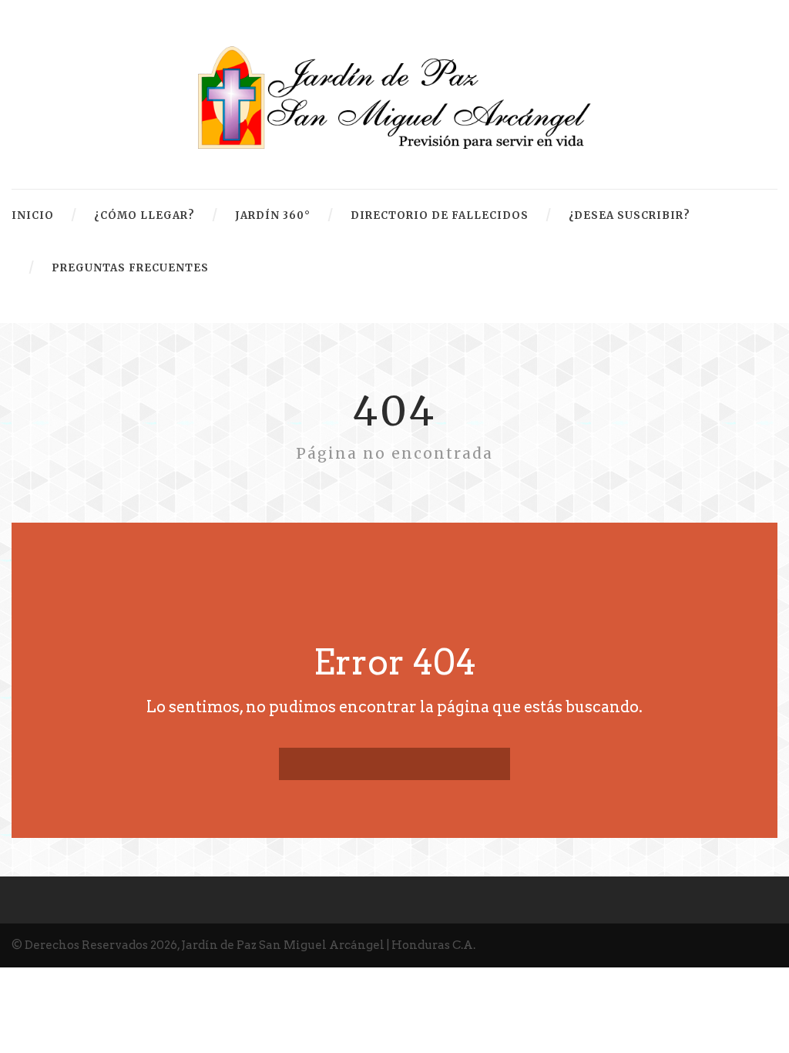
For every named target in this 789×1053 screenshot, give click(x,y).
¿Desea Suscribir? (629, 215)
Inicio (33, 215)
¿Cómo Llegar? (144, 215)
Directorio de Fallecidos (440, 215)
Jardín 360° (273, 215)
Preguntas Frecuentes (130, 267)
